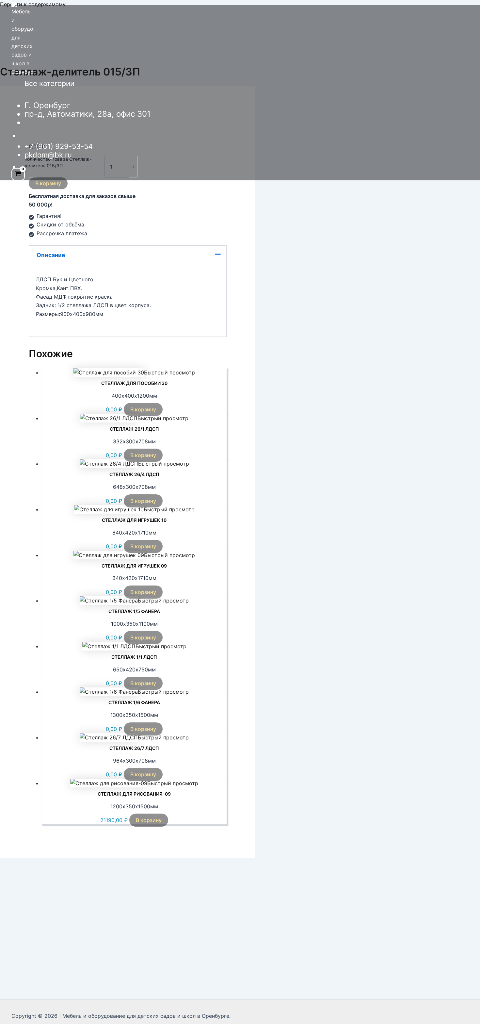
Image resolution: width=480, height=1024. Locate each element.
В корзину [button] (143, 409)
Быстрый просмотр (169, 372)
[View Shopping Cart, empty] (18, 174)
